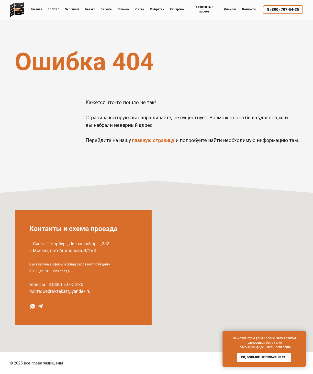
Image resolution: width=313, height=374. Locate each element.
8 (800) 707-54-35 (65, 284)
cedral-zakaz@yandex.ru (66, 291)
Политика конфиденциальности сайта (264, 347)
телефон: (38, 284)
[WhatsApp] (33, 306)
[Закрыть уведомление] (302, 334)
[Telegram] (40, 306)
